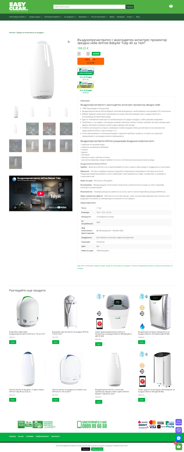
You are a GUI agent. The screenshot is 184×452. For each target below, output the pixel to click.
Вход (138, 17)
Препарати (83, 17)
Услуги (129, 17)
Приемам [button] (86, 449)
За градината (69, 17)
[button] (69, 42)
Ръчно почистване (98, 17)
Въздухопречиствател (146, 266)
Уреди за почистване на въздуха (30, 32)
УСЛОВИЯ (29, 436)
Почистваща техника (17, 17)
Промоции (120, 17)
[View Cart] (171, 7)
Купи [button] (12, 342)
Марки (112, 17)
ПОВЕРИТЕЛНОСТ (42, 436)
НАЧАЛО (12, 436)
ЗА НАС (21, 436)
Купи (96, 53)
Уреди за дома (34, 17)
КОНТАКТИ (55, 436)
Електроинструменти (52, 17)
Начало (12, 32)
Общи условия (97, 449)
